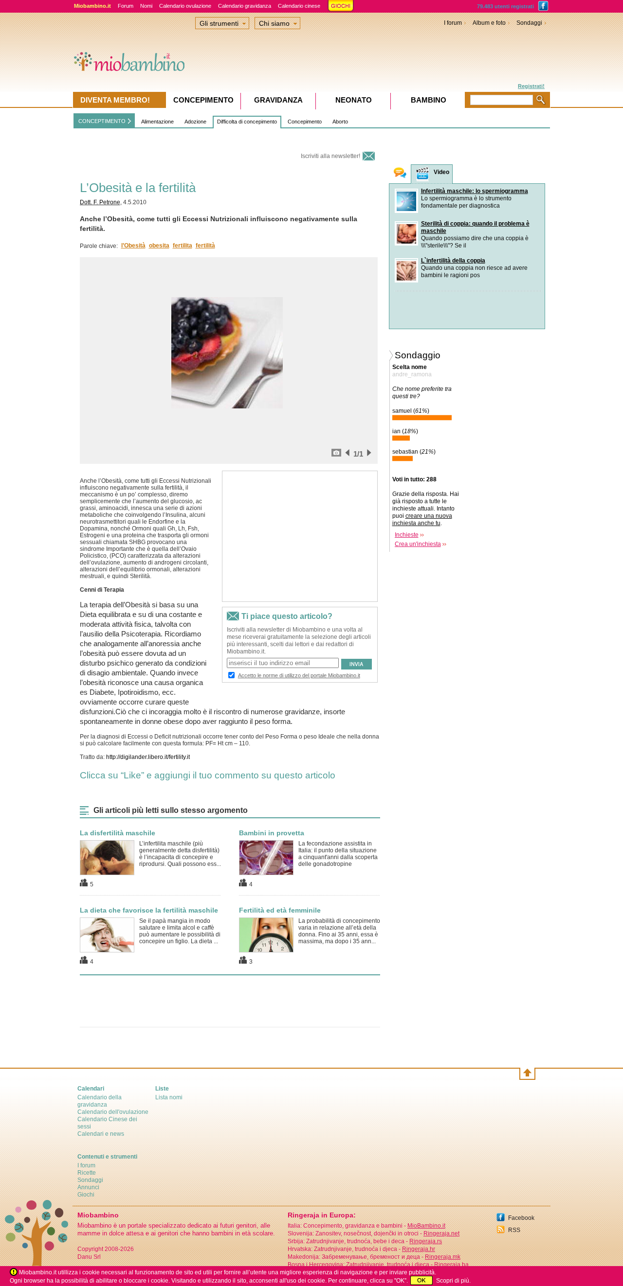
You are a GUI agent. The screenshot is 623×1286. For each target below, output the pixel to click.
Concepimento (305, 121)
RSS (514, 1230)
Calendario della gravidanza (99, 1101)
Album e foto (489, 22)
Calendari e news (100, 1133)
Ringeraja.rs (425, 1241)
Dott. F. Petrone (100, 202)
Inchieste (407, 534)
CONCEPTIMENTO (102, 121)
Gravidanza (278, 100)
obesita (159, 245)
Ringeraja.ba (451, 1264)
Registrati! (531, 86)
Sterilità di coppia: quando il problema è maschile (475, 227)
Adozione (195, 121)
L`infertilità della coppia (453, 260)
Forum (125, 6)
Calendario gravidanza (244, 6)
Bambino (428, 100)
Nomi (146, 6)
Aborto (340, 121)
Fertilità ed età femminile (280, 910)
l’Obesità (133, 245)
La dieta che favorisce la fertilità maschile (149, 910)
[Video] (422, 174)
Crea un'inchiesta (418, 544)
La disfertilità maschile (117, 832)
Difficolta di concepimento (247, 121)
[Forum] (400, 174)
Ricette (86, 1172)
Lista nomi (169, 1097)
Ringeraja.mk (442, 1256)
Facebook (521, 1218)
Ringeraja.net (441, 1233)
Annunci (88, 1187)
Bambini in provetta (271, 832)
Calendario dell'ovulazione (112, 1112)
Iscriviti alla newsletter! (330, 156)
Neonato (353, 100)
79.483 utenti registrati (505, 6)
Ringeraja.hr (418, 1249)
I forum (453, 22)
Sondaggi (529, 22)
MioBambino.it (426, 1225)
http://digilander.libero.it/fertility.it (148, 757)
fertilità (205, 245)
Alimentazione (157, 121)
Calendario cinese (299, 6)
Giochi (85, 1194)
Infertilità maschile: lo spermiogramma (474, 191)
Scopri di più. (453, 1280)
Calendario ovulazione (185, 6)
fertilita (182, 245)
